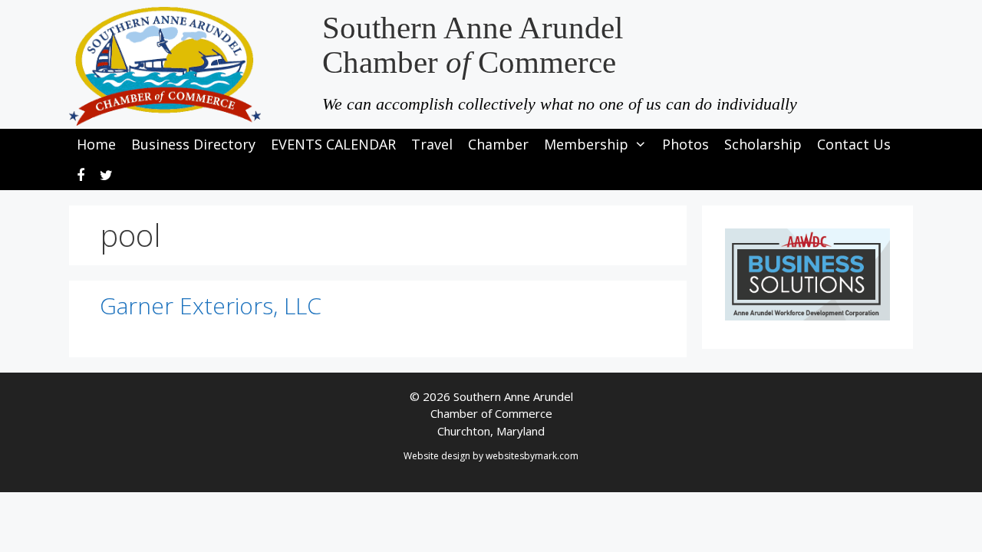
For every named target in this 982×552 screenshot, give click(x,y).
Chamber (498, 144)
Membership (586, 144)
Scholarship (763, 144)
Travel (432, 144)
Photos (685, 144)
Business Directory (193, 144)
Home (96, 144)
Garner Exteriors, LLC (210, 305)
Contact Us (854, 144)
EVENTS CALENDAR (333, 144)
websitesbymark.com (532, 455)
